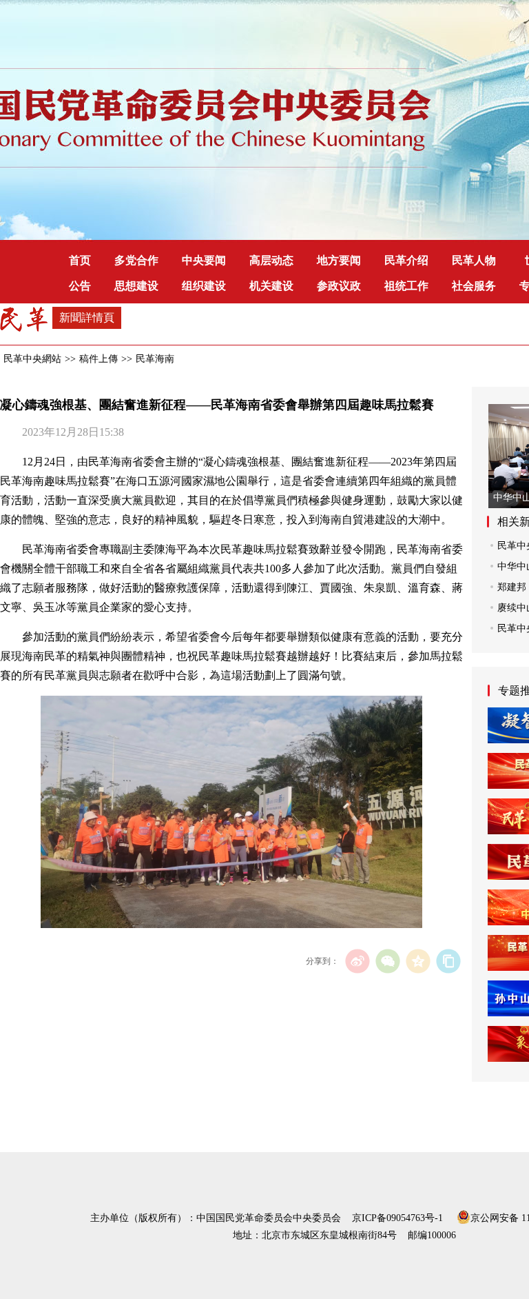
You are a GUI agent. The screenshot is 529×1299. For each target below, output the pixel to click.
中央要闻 (204, 260)
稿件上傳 (98, 359)
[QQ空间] (418, 961)
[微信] (387, 961)
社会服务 (474, 286)
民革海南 (155, 359)
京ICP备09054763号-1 (397, 1218)
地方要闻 (339, 260)
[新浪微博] (357, 961)
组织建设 (204, 286)
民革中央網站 (32, 359)
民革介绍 (406, 260)
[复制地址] (448, 961)
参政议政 (339, 286)
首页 (80, 260)
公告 (80, 286)
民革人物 (474, 260)
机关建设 (271, 286)
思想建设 (136, 286)
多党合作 (136, 260)
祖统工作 (406, 286)
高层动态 (271, 260)
